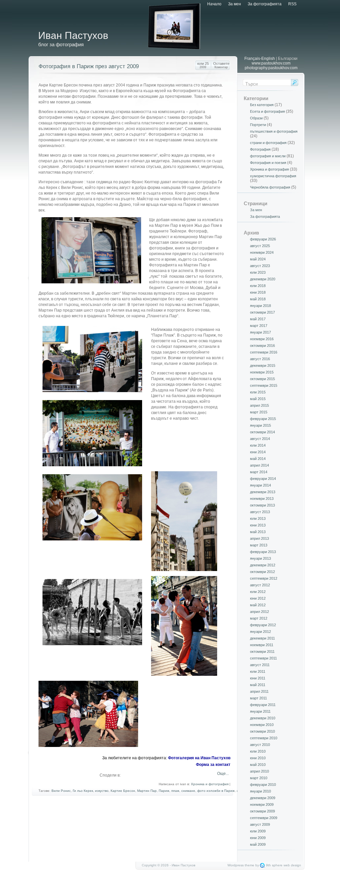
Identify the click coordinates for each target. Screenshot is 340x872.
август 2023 (260, 266)
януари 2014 (260, 485)
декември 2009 (262, 798)
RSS (292, 4)
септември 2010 (263, 738)
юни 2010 (258, 758)
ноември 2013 (262, 499)
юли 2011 (257, 671)
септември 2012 (263, 578)
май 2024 (258, 259)
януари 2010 (260, 791)
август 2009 (260, 824)
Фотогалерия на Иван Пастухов (199, 758)
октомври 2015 (262, 379)
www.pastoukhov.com (271, 63)
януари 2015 (260, 425)
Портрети (258, 125)
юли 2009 (258, 831)
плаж (175, 791)
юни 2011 (257, 678)
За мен (234, 4)
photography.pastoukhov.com (271, 68)
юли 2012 (258, 592)
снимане (188, 791)
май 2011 (257, 685)
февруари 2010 (263, 785)
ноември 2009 (262, 804)
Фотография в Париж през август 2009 (89, 66)
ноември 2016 (262, 339)
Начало (214, 4)
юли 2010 (258, 751)
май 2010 (258, 765)
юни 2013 (258, 525)
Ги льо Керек (83, 791)
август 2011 (260, 665)
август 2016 (260, 359)
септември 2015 (263, 385)
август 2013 (260, 512)
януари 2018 (260, 306)
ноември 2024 (262, 252)
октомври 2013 (262, 505)
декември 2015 (262, 365)
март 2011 (258, 698)
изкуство (102, 791)
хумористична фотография (273, 176)
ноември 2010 (262, 725)
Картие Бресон (123, 791)
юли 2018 (258, 286)
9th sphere (274, 865)
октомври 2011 (262, 652)
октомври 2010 (262, 731)
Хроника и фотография (209, 784)
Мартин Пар (147, 791)
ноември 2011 (261, 645)
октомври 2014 (262, 432)
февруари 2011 (263, 705)
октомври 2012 (262, 572)
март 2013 (258, 545)
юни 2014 (258, 452)
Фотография (260, 149)
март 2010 (258, 778)
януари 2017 (260, 332)
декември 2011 (262, 638)
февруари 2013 (263, 552)
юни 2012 (258, 598)
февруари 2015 (263, 419)
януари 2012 (260, 632)
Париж (164, 791)
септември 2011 (263, 658)
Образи (256, 118)
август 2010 (260, 745)
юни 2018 (258, 292)
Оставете (221, 65)
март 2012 (258, 618)
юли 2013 (258, 518)
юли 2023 (258, 272)
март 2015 (258, 412)
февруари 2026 (263, 239)
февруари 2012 (263, 625)
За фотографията (265, 4)
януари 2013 (260, 558)
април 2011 (259, 691)
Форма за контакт (213, 764)
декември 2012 (262, 565)
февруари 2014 (263, 479)
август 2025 (260, 246)
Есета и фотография (267, 111)
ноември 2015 (262, 372)
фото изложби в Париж (216, 791)
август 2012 (260, 585)
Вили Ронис (61, 791)
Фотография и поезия (268, 163)
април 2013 (259, 538)
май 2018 (258, 299)
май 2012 (258, 605)
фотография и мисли (268, 156)
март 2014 (258, 472)
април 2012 (259, 612)
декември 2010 (262, 718)
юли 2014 (258, 445)
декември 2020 (262, 279)
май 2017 (258, 319)
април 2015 (259, 405)
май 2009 (258, 844)
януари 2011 (260, 711)
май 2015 (258, 399)
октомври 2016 (262, 346)
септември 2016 (263, 352)
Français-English (259, 58)
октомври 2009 (262, 811)
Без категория (262, 105)
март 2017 (258, 326)
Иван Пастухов (73, 35)
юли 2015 (258, 392)
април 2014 (259, 465)
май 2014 (258, 459)
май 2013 (258, 532)
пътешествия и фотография (274, 131)
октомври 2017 (262, 312)
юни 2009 (258, 838)
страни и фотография (268, 143)
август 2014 (260, 439)
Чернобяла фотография (270, 187)
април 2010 (259, 771)
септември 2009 (263, 818)
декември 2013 (262, 492)
